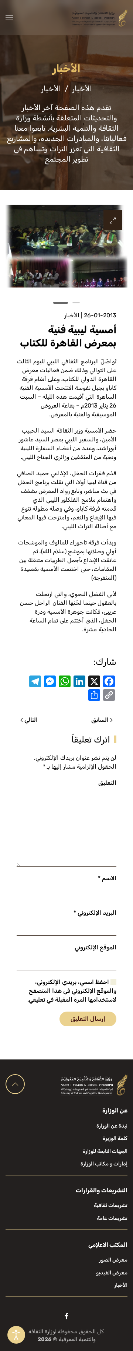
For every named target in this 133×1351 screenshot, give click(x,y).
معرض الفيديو (111, 1273)
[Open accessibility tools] (16, 1335)
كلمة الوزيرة (115, 1138)
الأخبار (71, 315)
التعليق (107, 782)
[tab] (76, 302)
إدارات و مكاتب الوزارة (104, 1164)
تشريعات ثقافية (110, 1205)
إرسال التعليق (88, 1018)
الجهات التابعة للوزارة (105, 1151)
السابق (100, 719)
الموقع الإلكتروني (95, 947)
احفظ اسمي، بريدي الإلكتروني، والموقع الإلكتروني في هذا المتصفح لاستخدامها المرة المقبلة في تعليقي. (71, 990)
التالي (31, 719)
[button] (9, 17)
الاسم (107, 878)
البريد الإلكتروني (95, 912)
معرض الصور (113, 1260)
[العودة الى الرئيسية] (99, 17)
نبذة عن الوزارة (111, 1126)
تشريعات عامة (112, 1218)
